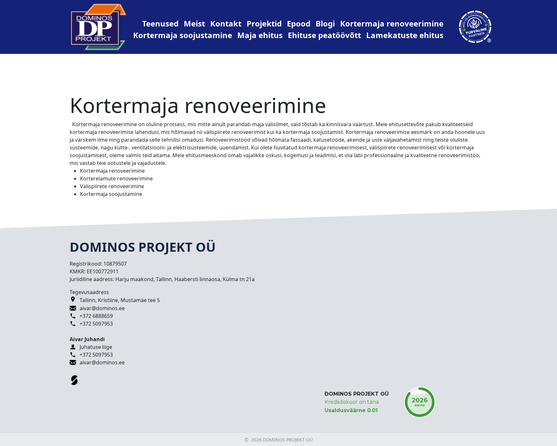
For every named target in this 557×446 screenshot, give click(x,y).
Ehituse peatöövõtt (324, 35)
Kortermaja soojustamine (182, 35)
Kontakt (225, 23)
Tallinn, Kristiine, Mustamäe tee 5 (120, 300)
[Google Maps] (75, 300)
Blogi (325, 23)
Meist (194, 23)
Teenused (160, 23)
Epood (298, 23)
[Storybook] (74, 380)
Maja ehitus (260, 35)
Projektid (264, 23)
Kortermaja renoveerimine (392, 23)
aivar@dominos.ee (102, 308)
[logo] (98, 26)
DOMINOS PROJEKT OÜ (357, 394)
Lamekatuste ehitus (405, 35)
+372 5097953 (96, 323)
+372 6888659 (96, 315)
